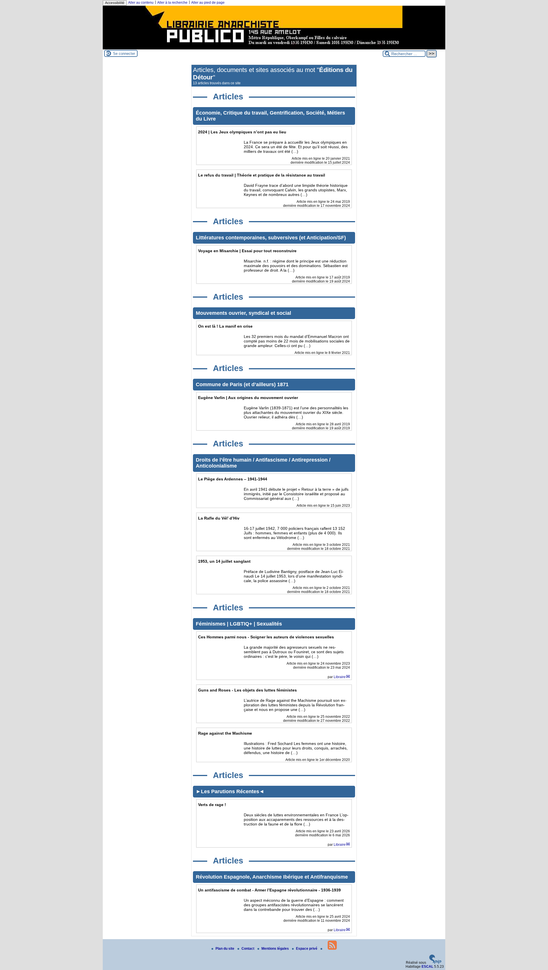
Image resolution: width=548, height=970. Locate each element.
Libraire (340, 677)
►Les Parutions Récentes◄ (230, 791)
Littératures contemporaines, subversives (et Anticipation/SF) (271, 238)
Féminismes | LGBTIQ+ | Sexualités (239, 624)
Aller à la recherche (172, 3)
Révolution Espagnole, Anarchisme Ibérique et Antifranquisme (272, 877)
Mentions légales (275, 949)
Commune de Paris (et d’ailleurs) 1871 (242, 384)
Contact (248, 949)
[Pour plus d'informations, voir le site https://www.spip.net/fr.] (435, 963)
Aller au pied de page (208, 3)
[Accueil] (274, 47)
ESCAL (427, 967)
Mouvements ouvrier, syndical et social (243, 313)
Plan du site (225, 949)
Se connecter (124, 53)
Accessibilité (114, 3)
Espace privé (307, 949)
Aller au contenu (141, 3)
